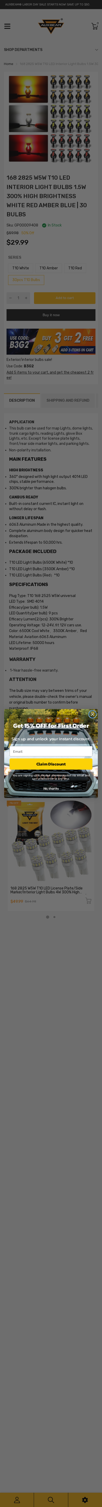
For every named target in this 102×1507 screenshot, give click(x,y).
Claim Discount (51, 764)
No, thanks (51, 788)
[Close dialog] (92, 714)
